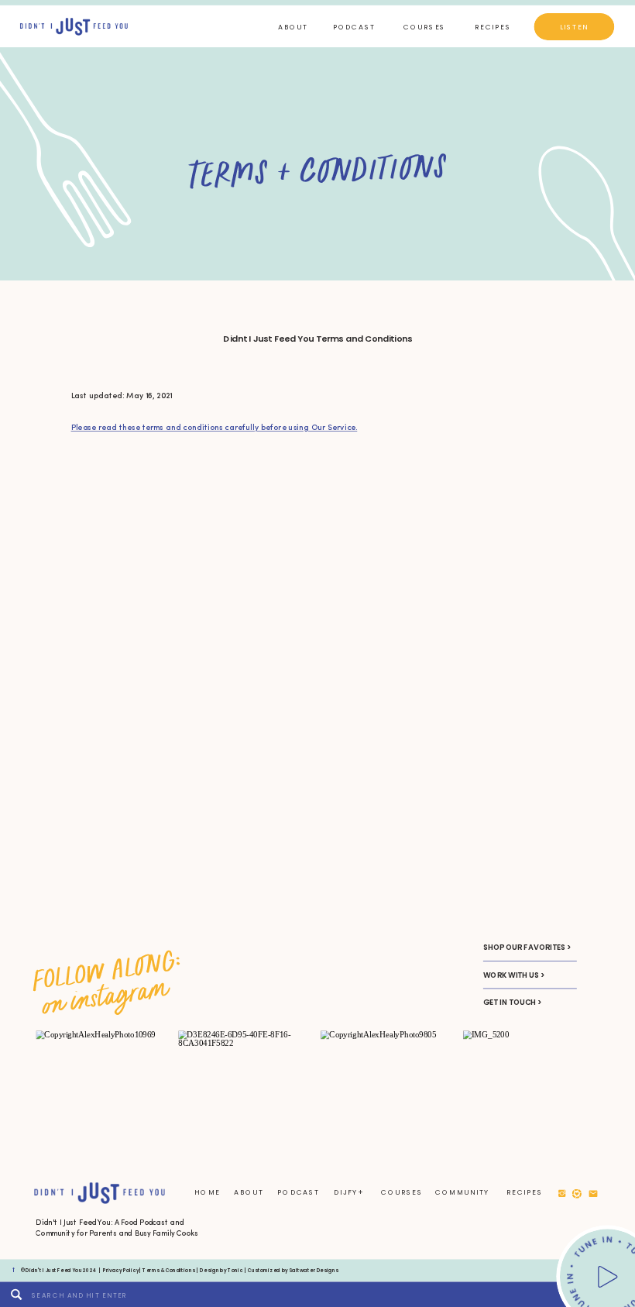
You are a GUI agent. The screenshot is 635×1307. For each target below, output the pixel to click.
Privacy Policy (121, 1270)
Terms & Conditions (168, 1270)
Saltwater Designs (313, 1270)
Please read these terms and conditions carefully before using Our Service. (214, 428)
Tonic (235, 1270)
